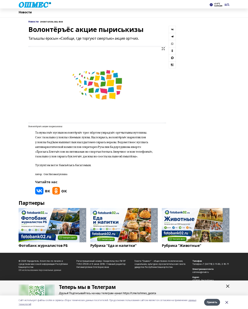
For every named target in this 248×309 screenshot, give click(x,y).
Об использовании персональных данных (40, 270)
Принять (212, 302)
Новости (25, 12)
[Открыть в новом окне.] (42, 191)
